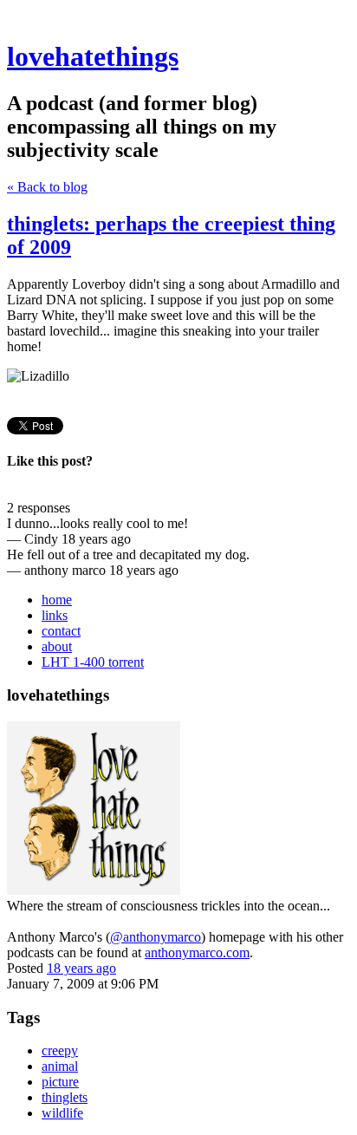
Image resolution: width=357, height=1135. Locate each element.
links (55, 615)
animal (60, 1066)
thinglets (65, 1097)
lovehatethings (92, 56)
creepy (60, 1050)
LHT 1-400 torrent (93, 662)
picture (60, 1081)
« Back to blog (47, 186)
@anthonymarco (155, 937)
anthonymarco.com (197, 952)
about (57, 646)
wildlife (62, 1113)
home (57, 599)
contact (61, 630)
